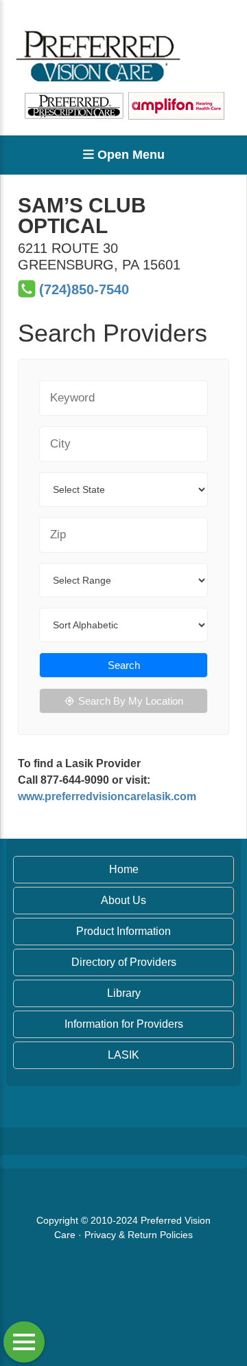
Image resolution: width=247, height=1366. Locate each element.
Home (124, 869)
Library (124, 993)
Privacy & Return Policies (138, 1234)
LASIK (123, 1055)
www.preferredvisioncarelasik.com (107, 796)
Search (124, 665)
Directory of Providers (123, 962)
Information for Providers (123, 1024)
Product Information (123, 931)
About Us (123, 900)
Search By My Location (130, 701)
